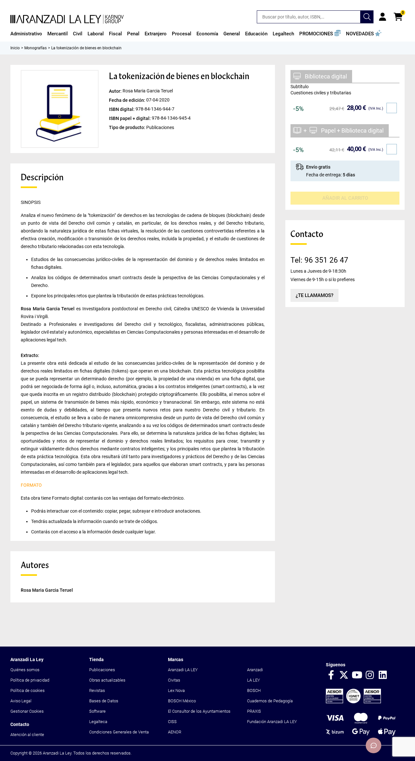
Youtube (357, 675)
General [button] (231, 34)
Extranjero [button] (156, 34)
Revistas (97, 690)
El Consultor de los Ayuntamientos (199, 711)
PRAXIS (254, 711)
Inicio (15, 48)
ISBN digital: (122, 109)
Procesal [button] (181, 34)
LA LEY (253, 680)
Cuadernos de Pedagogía (270, 700)
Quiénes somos (25, 669)
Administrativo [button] (26, 34)
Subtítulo (299, 86)
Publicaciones (102, 669)
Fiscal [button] (115, 34)
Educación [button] (256, 34)
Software (97, 711)
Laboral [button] (96, 34)
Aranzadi (255, 669)
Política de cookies (27, 690)
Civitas (174, 680)
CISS (172, 721)
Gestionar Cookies (27, 711)
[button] (320, 34)
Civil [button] (77, 34)
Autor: (116, 91)
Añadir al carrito (345, 198)
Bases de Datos (103, 700)
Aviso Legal (20, 700)
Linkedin (383, 675)
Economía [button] (207, 34)
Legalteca (98, 721)
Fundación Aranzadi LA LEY (272, 721)
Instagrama (370, 675)
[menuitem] (26, 34)
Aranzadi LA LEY (183, 669)
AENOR (174, 732)
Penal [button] (133, 34)
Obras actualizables (107, 680)
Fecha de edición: (127, 100)
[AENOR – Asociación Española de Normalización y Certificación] (353, 701)
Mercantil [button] (57, 34)
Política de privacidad (29, 680)
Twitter (344, 675)
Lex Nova (176, 690)
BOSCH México (182, 700)
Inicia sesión (382, 16)
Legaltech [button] (283, 34)
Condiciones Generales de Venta (119, 732)
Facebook (331, 675)
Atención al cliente (27, 734)
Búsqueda (367, 16)
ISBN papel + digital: (130, 118)
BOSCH (254, 690)
